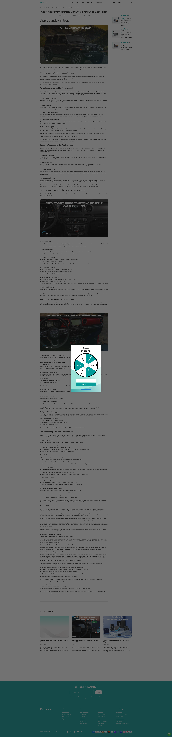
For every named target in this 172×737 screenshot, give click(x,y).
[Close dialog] (99, 347)
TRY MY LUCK (86, 384)
